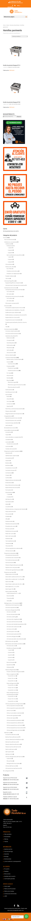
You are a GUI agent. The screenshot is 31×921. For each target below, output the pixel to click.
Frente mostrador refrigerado (14, 671)
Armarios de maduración (13, 626)
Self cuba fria (8, 751)
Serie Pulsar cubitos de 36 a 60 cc (14, 584)
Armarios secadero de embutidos (15, 639)
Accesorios (8, 432)
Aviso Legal (7, 886)
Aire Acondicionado (9, 239)
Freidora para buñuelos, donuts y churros (16, 322)
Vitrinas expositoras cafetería (14, 722)
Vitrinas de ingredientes (13, 715)
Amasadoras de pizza (11, 555)
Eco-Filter (9, 268)
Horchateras (8, 501)
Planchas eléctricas (13, 387)
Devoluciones (7, 859)
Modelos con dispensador (13, 273)
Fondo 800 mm (12, 680)
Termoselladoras (9, 541)
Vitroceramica (10, 352)
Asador (7, 460)
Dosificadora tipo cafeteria (12, 312)
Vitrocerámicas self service (12, 768)
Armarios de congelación (13, 619)
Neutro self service (10, 749)
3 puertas (10, 655)
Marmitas (9, 375)
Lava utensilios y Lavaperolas (13, 437)
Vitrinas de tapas (11, 718)
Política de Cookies (9, 891)
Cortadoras (8, 472)
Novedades (7, 836)
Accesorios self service (11, 734)
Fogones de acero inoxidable (13, 320)
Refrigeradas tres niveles (13, 763)
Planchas (9, 380)
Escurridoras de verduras (12, 485)
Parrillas (9, 378)
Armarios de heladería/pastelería (15, 624)
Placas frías (10, 761)
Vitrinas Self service (10, 766)
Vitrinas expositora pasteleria (14, 720)
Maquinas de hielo (9, 572)
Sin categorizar (7, 770)
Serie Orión (8, 581)
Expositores (10, 664)
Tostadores (8, 543)
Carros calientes (9, 355)
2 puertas (10, 652)
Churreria (6, 305)
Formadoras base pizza (11, 560)
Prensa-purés (9, 528)
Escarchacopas (11, 662)
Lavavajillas (8, 442)
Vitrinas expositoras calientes (13, 548)
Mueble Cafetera (9, 276)
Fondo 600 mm (12, 676)
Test (6, 326)
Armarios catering (11, 616)
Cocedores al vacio (10, 468)
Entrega (6, 856)
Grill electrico (8, 499)
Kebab (7, 504)
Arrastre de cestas (11, 444)
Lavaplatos (8, 439)
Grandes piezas (11, 342)
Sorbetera (8, 538)
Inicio (4, 25)
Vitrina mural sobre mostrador (14, 713)
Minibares (9, 667)
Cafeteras (8, 243)
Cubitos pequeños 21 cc (13, 593)
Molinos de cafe (9, 266)
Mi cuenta (6, 868)
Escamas (9, 595)
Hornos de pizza (9, 562)
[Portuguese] (11, 919)
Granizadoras (9, 492)
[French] (5, 919)
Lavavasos (8, 446)
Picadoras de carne (10, 526)
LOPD (5, 896)
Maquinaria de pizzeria (10, 553)
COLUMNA (9, 399)
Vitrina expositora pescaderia (14, 708)
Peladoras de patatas (11, 523)
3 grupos (10, 252)
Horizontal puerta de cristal (12, 420)
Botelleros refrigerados (13, 648)
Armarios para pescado (13, 634)
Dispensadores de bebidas (12, 480)
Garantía (6, 854)
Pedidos (6, 871)
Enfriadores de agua (10, 641)
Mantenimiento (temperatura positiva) (15, 285)
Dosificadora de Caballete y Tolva (14, 310)
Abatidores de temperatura (12, 605)
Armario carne (10, 612)
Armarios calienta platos (11, 331)
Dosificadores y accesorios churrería (14, 315)
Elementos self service (11, 742)
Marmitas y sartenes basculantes (14, 408)
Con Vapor (9, 401)
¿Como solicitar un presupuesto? (12, 861)
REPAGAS (11, 70)
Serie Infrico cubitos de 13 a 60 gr (13, 579)
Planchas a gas (12, 382)
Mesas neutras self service (12, 746)
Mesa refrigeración (12, 683)
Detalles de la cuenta (9, 876)
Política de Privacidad (9, 888)
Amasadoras (8, 458)
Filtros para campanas (11, 303)
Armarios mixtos (11, 629)
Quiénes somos (8, 849)
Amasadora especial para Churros (14, 307)
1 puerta (10, 650)
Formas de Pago (8, 851)
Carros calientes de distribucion (13, 739)
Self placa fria (8, 754)
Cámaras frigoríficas (9, 281)
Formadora (8, 490)
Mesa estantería (9, 511)
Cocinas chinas (12, 363)
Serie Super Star (9, 589)
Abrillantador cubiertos (11, 455)
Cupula (7, 434)
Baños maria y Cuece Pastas (14, 359)
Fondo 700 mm (12, 678)
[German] (7, 919)
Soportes (9, 406)
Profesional (9, 245)
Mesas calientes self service (12, 744)
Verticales (9, 350)
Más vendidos (7, 834)
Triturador (8, 545)
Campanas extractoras (10, 287)
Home (7, 25)
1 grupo (10, 247)
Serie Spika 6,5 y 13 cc (11, 586)
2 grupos (10, 250)
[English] (3, 919)
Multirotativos (10, 345)
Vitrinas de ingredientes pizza (13, 569)
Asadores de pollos (10, 336)
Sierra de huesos (9, 536)
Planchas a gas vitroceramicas (16, 384)
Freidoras (9, 366)
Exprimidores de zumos (11, 487)
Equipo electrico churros (11, 317)
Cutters (7, 477)
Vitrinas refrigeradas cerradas (14, 730)
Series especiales (10, 591)
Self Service (7, 732)
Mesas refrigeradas (10, 669)
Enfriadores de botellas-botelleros (14, 643)
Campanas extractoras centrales (14, 289)
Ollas (6, 519)
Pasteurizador (9, 521)
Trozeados (9, 598)
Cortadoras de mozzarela (12, 557)
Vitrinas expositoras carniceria (14, 725)
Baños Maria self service (11, 737)
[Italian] (9, 919)
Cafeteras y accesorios (10, 242)
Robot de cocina (9, 533)
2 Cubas (9, 496)
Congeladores (8, 416)
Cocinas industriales (14, 25)
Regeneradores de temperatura (14, 413)
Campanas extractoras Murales (13, 296)
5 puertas (10, 660)
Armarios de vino (11, 645)
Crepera (7, 475)
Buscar (19, 116)
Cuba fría (9, 758)
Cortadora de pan (10, 470)
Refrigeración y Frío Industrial (11, 603)
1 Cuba (8, 494)
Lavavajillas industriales (10, 430)
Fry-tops (9, 373)
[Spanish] (13, 919)
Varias (8, 600)
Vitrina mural (10, 710)
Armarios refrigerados (11, 610)
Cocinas (9, 361)
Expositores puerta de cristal (12, 418)
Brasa (8, 396)
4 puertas (10, 657)
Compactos (10, 340)
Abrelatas (8, 453)
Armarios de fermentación (12, 333)
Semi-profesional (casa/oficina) (15, 255)
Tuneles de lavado (10, 448)
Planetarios (10, 347)
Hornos (7, 394)
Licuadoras (8, 506)
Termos (7, 278)
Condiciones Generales (10, 893)
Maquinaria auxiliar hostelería (12, 451)
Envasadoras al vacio (9, 427)
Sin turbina (9, 294)
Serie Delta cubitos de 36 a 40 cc (13, 576)
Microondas (8, 514)
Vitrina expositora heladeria (14, 705)
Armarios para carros (12, 631)
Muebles (7, 516)
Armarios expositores (10, 607)
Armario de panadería (12, 614)
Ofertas (6, 839)
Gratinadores (8, 389)
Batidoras (8, 465)
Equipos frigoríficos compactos (13, 282)
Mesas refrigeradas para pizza (13, 565)
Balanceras (10, 337)
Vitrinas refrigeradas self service (13, 756)
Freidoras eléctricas (13, 370)
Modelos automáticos (12, 271)
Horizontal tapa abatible (11, 423)
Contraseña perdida (9, 878)
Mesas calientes (9, 411)
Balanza (7, 463)
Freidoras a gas (12, 368)
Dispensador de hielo (10, 574)
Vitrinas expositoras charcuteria (15, 727)
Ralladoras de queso (10, 531)
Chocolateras (9, 264)
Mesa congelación (11, 674)
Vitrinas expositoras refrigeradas (13, 703)
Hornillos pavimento (10, 392)
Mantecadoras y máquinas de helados (15, 509)
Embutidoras (8, 482)
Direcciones (7, 873)
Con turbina (10, 291)
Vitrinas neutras (9, 550)
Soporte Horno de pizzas (11, 567)
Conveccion (10, 403)
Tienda (6, 841)
